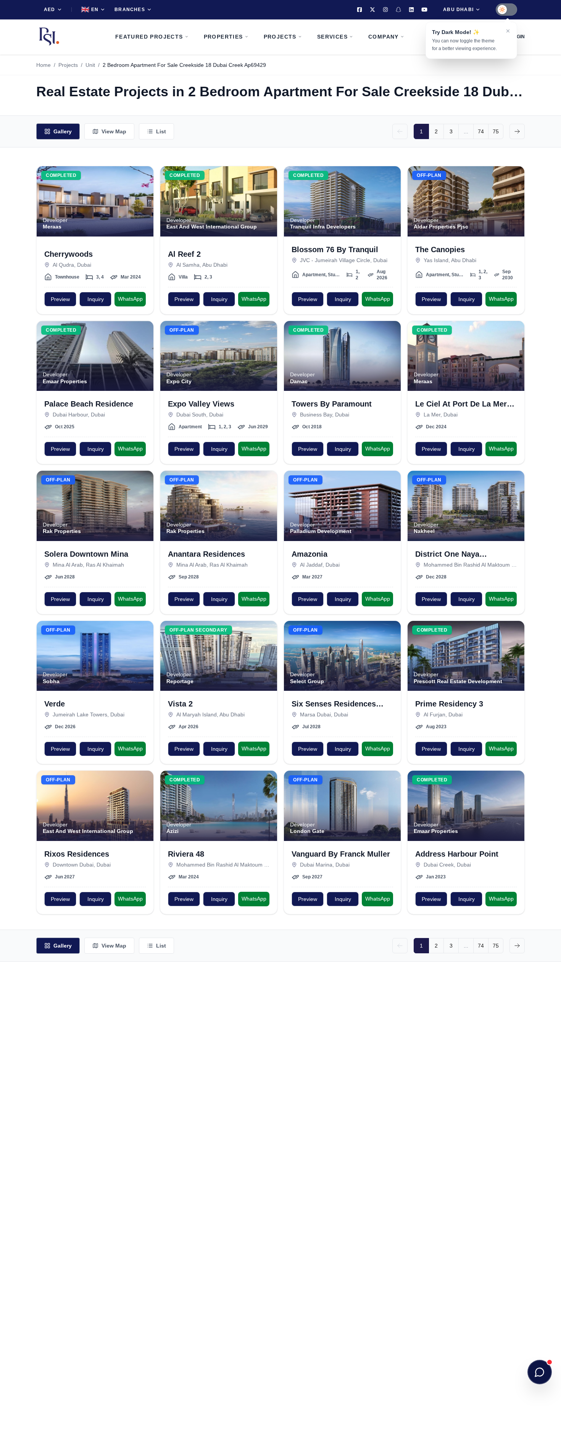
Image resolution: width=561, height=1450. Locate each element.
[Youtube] (424, 9)
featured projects (149, 37)
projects (280, 37)
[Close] (508, 31)
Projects (68, 65)
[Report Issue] (143, 207)
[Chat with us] (539, 1372)
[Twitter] (372, 9)
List (161, 131)
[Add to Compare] (143, 192)
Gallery (62, 131)
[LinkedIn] (411, 9)
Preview (60, 299)
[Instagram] (385, 9)
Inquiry (95, 299)
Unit (90, 65)
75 (496, 131)
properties (223, 37)
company (383, 37)
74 (481, 131)
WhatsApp (130, 299)
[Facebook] (359, 9)
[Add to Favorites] (143, 176)
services (332, 37)
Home (43, 65)
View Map (114, 131)
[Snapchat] (398, 9)
